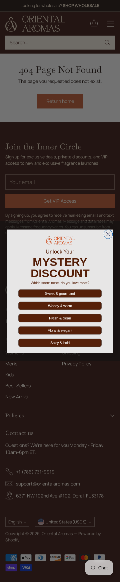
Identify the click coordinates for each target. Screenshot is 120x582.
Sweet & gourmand (60, 293)
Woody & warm (60, 306)
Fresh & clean (60, 318)
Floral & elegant (60, 330)
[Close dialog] (108, 234)
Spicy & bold (60, 343)
